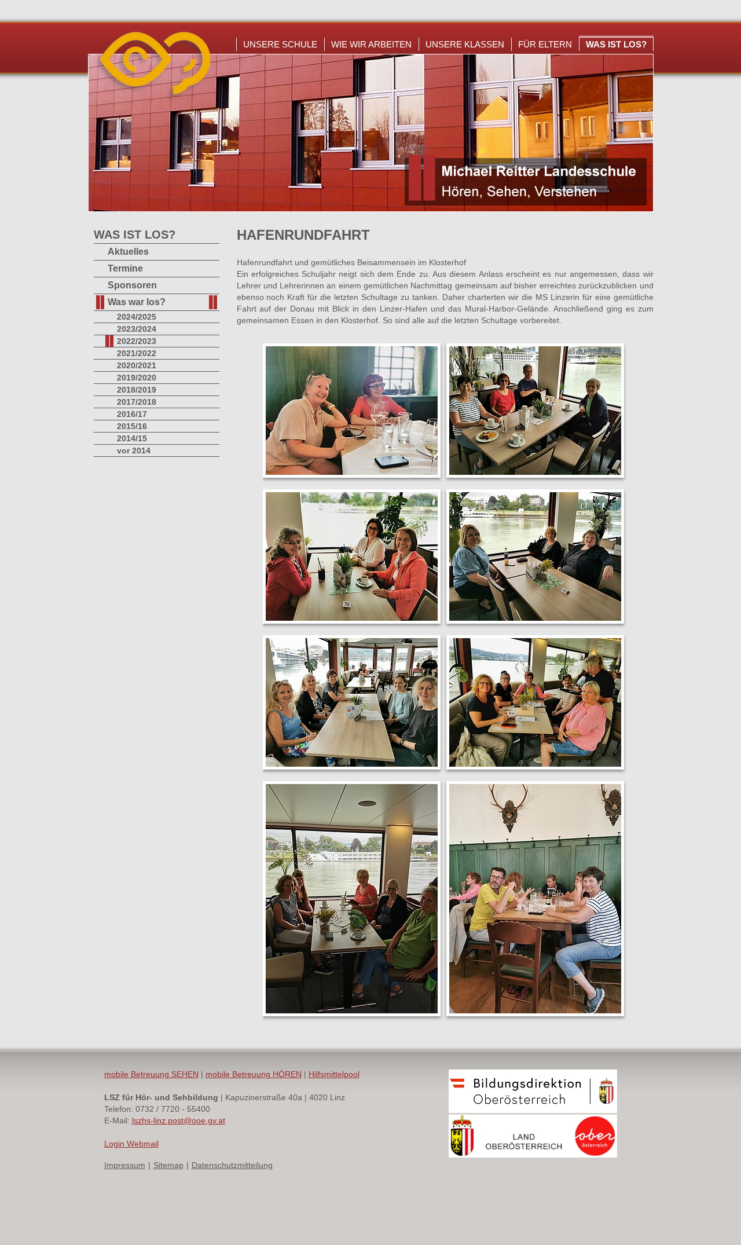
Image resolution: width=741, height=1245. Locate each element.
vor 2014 (134, 450)
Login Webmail (131, 1143)
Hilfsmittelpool (334, 1074)
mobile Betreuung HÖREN (254, 1074)
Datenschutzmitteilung (232, 1165)
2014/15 (132, 438)
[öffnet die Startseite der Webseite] (152, 98)
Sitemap (168, 1165)
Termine (125, 268)
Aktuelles (128, 252)
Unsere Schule (280, 44)
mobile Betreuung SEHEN (151, 1074)
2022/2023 (136, 341)
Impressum (124, 1165)
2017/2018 (136, 402)
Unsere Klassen (464, 44)
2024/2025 (136, 316)
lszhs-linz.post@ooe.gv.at (178, 1120)
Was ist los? (616, 44)
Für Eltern (545, 44)
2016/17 (132, 414)
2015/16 (132, 426)
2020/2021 (136, 365)
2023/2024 (136, 329)
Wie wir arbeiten (371, 44)
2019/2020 (136, 377)
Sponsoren (132, 285)
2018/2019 (136, 389)
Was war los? (137, 302)
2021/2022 (136, 353)
